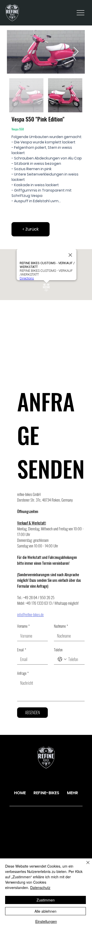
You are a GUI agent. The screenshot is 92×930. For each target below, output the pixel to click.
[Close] (85, 865)
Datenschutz (40, 887)
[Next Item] (76, 52)
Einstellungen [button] (46, 921)
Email (21, 649)
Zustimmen (46, 899)
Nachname (61, 626)
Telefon (58, 649)
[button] (31, 229)
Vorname (23, 626)
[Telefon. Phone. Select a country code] (62, 659)
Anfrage (23, 673)
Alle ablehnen (45, 911)
